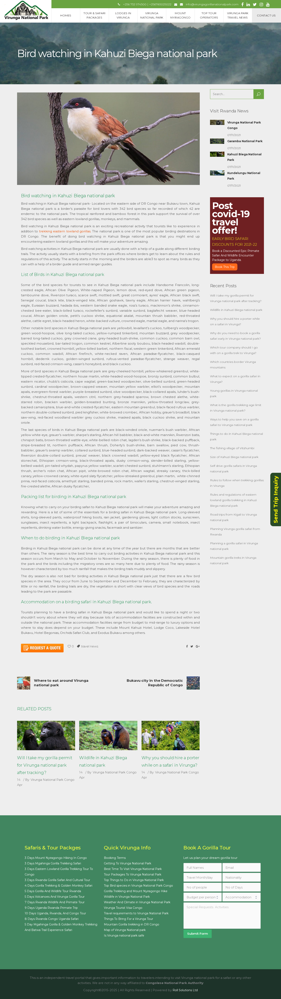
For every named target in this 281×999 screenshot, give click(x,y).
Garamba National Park (244, 141)
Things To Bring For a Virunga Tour (128, 919)
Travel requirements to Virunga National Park (136, 913)
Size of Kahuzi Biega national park (234, 457)
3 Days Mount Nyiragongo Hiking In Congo (56, 858)
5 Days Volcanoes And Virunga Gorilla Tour (55, 897)
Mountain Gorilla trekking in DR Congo (131, 924)
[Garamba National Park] (217, 141)
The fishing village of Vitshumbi (232, 448)
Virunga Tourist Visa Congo (123, 908)
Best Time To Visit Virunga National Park (133, 869)
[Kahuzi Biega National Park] (217, 154)
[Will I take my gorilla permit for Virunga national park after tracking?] (46, 735)
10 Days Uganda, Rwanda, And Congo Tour (55, 913)
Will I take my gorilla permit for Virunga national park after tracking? (44, 765)
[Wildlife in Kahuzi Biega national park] (108, 735)
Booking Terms (115, 858)
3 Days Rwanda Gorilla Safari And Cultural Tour (57, 880)
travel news (89, 646)
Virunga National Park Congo (52, 780)
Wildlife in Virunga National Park (127, 897)
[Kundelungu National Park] (217, 172)
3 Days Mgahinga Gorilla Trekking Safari (53, 863)
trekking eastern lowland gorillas (65, 231)
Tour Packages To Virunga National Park (132, 874)
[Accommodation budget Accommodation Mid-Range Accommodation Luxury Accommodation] (241, 897)
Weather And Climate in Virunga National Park (137, 902)
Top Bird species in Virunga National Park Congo (138, 885)
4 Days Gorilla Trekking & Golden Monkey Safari (58, 885)
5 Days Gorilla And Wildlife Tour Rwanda (53, 891)
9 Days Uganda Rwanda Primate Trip (51, 908)
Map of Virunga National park (125, 930)
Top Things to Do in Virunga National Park (134, 880)
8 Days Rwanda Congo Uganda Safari (52, 919)
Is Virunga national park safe (124, 935)
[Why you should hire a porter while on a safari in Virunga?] (171, 735)
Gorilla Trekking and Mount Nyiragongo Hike (135, 891)
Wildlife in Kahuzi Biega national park (236, 310)
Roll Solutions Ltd (185, 990)
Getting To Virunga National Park (127, 863)
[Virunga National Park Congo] (217, 122)
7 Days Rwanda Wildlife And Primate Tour (55, 902)
